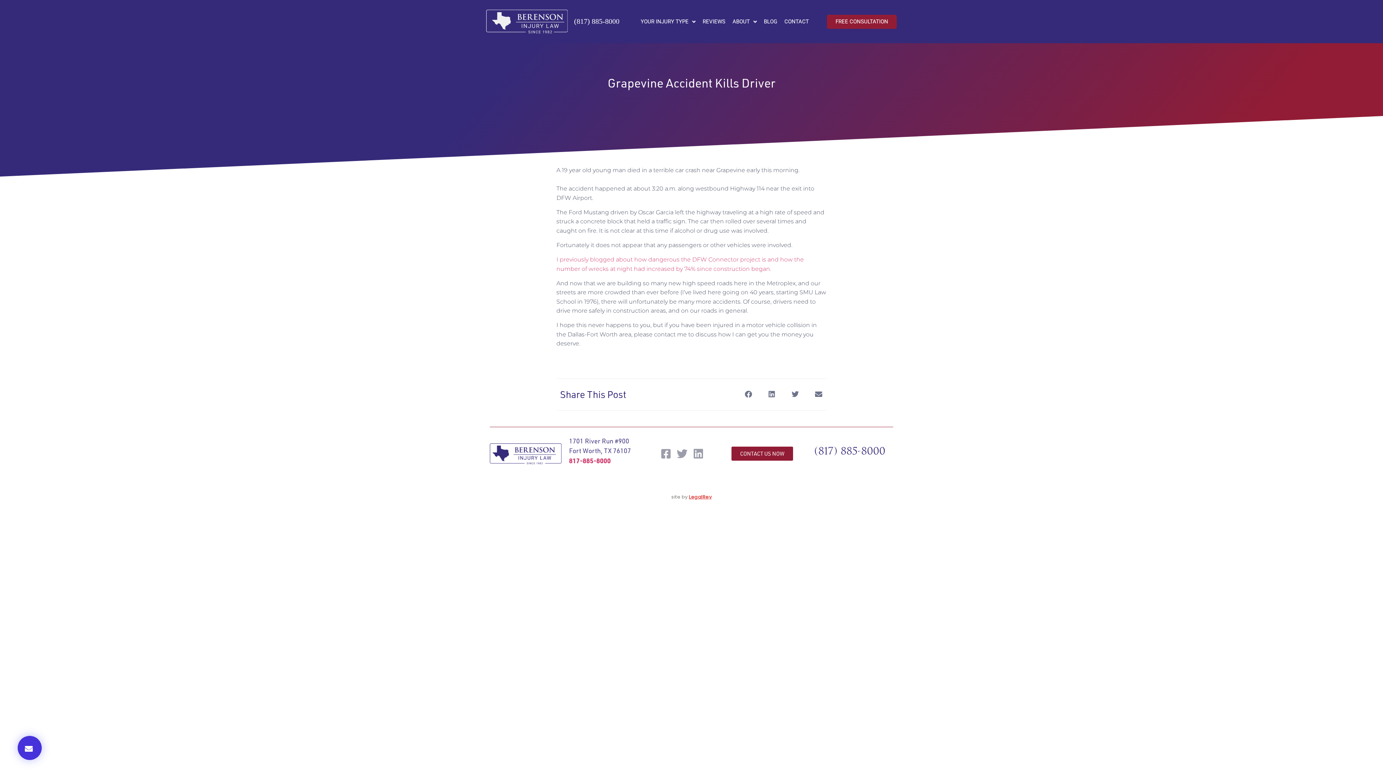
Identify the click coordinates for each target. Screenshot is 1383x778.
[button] (30, 748)
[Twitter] (682, 453)
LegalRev (700, 496)
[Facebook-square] (666, 453)
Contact (796, 21)
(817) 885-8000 (596, 21)
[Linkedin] (698, 453)
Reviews (714, 21)
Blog (770, 21)
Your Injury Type (665, 21)
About (741, 21)
